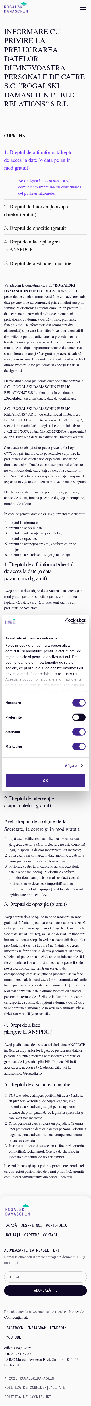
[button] (83, 8)
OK (45, 780)
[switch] (79, 717)
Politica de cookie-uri (27, 1397)
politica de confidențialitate (34, 1387)
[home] (16, 7)
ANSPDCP (76, 1044)
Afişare (71, 766)
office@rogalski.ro (18, 1347)
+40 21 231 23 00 (17, 1353)
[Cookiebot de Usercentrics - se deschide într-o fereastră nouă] (65, 621)
